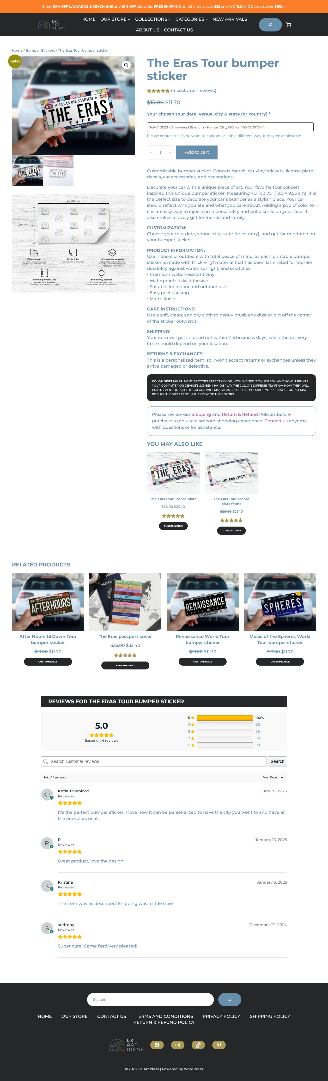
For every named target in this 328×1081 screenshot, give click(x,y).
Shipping (201, 414)
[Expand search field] (270, 24)
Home (17, 50)
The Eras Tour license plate (173, 499)
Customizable (173, 526)
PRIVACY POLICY (221, 1016)
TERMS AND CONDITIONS (164, 1016)
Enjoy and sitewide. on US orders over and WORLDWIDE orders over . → (164, 6)
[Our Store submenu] (129, 19)
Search (277, 761)
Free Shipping (125, 665)
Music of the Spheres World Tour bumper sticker (279, 639)
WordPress (193, 1069)
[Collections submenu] (169, 19)
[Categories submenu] (206, 19)
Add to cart (197, 152)
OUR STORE (74, 1016)
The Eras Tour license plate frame (231, 501)
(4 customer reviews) (193, 90)
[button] (126, 65)
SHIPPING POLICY (270, 1016)
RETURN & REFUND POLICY (164, 1022)
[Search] (229, 999)
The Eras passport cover (125, 636)
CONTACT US (111, 1016)
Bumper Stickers (40, 50)
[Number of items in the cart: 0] (288, 24)
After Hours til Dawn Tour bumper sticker (48, 639)
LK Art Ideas (148, 1069)
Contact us (276, 421)
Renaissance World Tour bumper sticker (203, 639)
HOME (45, 1016)
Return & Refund (240, 414)
